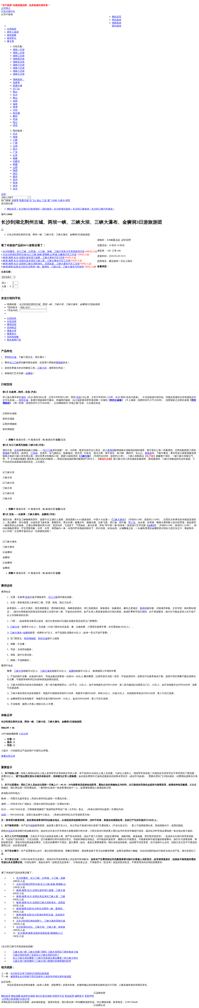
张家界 (16, 82)
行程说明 (11, 321)
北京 (15, 134)
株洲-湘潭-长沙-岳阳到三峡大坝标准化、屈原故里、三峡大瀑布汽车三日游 (41, 263)
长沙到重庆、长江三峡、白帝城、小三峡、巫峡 (40, 878)
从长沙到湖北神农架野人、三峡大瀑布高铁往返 (40, 921)
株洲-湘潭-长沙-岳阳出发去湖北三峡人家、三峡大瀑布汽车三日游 (36, 260)
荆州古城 (11, 357)
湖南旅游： (18, 79)
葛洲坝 (110, 450)
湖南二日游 (18, 52)
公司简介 (5, 8)
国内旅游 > (48, 209)
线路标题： (13, 304)
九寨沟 (61, 200)
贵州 (15, 179)
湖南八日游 (18, 71)
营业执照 (69, 996)
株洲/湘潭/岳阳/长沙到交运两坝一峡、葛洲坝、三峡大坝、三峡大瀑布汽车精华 (43, 266)
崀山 (15, 122)
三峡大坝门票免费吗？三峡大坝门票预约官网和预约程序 (42, 961)
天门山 (16, 88)
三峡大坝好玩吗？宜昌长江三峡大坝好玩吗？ (36, 955)
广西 (15, 143)
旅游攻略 (11, 35)
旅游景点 (11, 38)
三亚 (44, 200)
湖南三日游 (18, 55)
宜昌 (78, 397)
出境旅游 (11, 29)
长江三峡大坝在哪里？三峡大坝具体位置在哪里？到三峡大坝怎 (45, 958)
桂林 (54, 200)
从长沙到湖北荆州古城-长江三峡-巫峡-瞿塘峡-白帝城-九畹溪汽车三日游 (39, 254)
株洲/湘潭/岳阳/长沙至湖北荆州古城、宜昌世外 (40, 914)
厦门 (49, 200)
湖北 (15, 173)
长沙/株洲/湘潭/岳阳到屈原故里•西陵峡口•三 (40, 933)
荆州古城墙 (115, 400)
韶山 (15, 91)
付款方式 (25, 999)
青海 (15, 182)
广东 (15, 152)
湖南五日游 (18, 62)
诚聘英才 (79, 996)
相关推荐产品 (14, 340)
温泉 (15, 104)
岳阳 (15, 101)
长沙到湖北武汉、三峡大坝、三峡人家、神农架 (40, 927)
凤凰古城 (17, 85)
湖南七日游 (18, 68)
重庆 (15, 176)
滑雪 (15, 107)
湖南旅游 (116, 23)
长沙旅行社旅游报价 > (30, 209)
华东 (15, 186)
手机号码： (13, 310)
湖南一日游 (18, 49)
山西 (15, 167)
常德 (15, 119)
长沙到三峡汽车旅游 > (103, 209)
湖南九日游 (18, 74)
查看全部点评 (8, 756)
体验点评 (11, 330)
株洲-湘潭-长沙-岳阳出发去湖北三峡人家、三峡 (40, 896)
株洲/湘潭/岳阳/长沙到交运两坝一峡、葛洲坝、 (40, 908)
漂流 (15, 125)
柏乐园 (16, 113)
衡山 (15, 98)
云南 (15, 146)
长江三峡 (14, 362)
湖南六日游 (18, 65)
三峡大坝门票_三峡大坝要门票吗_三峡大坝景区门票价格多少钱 (45, 952)
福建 (15, 158)
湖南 (32, 825)
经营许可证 (58, 996)
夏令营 (10, 41)
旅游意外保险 (28, 996)
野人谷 (131, 522)
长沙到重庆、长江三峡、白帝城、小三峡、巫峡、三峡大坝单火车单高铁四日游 (43, 251)
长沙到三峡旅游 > (82, 209)
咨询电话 (11, 327)
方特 (15, 110)
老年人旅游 (13, 32)
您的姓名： (13, 307)
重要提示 (11, 333)
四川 (15, 149)
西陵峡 (59, 362)
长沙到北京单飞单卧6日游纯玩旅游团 (29, 973)
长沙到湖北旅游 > (63, 209)
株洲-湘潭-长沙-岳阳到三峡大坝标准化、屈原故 (40, 902)
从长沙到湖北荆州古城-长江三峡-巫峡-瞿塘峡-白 (41, 884)
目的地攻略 (13, 337)
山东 (15, 155)
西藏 (15, 164)
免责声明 (89, 996)
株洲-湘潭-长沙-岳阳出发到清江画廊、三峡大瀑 (40, 890)
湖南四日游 (18, 59)
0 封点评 (23, 733)
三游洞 (34, 453)
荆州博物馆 (30, 638)
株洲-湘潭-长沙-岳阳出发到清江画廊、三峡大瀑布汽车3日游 (34, 257)
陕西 (15, 170)
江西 (15, 140)
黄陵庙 (148, 453)
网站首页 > (13, 209)
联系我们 (15, 999)
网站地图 (15, 996)
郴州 (15, 116)
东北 (15, 189)
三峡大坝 (42, 368)
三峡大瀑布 (118, 519)
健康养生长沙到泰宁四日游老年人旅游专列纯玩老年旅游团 (40, 976)
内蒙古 (16, 161)
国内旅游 (116, 26)
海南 (15, 137)
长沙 (15, 94)
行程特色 (11, 318)
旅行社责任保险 (44, 996)
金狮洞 (29, 373)
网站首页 (116, 16)
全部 (3, 194)
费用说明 (11, 324)
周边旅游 (116, 19)
